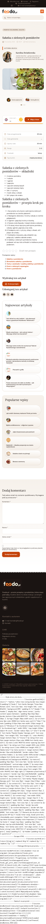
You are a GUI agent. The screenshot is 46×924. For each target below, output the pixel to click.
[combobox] (23, 17)
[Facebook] (11, 5)
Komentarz (6, 501)
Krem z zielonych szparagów (18, 266)
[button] (42, 11)
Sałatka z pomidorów (15, 259)
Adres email (6, 537)
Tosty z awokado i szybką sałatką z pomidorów (25, 264)
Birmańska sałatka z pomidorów (19, 261)
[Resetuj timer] (21, 120)
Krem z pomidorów (14, 269)
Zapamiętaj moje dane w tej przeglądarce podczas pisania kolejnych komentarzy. (22, 548)
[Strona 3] (24, 104)
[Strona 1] (21, 104)
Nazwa (5, 527)
